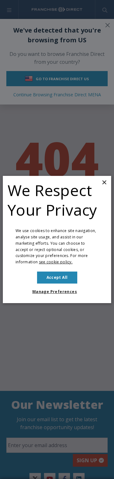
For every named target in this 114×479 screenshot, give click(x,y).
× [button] (104, 182)
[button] (57, 291)
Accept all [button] (57, 277)
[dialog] (57, 239)
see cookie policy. (56, 262)
